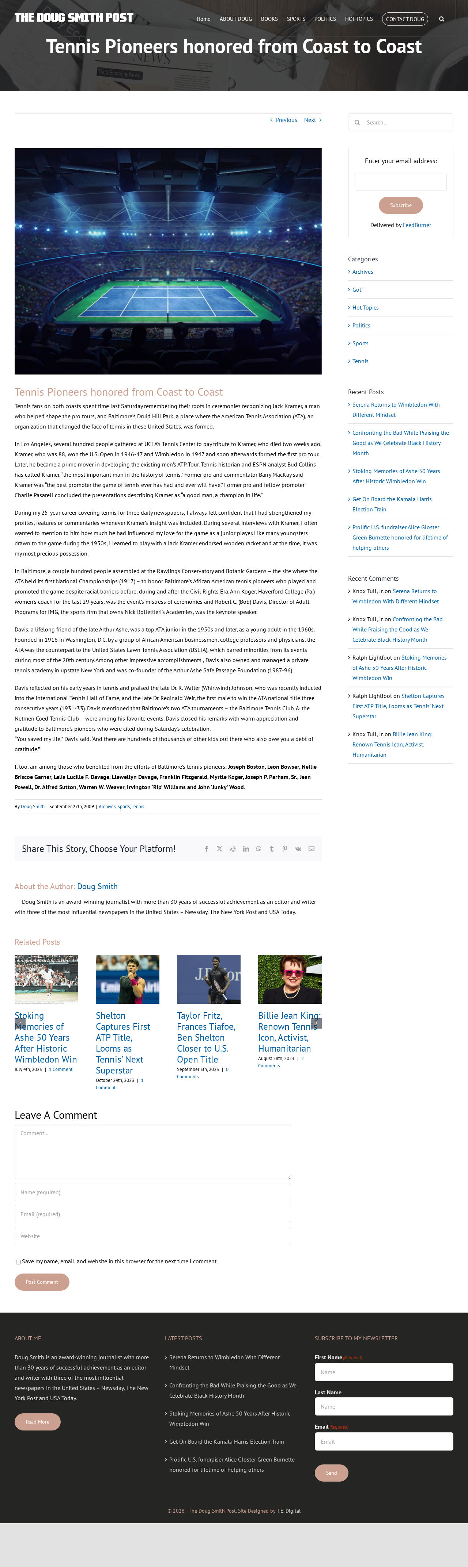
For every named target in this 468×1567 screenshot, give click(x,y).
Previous (286, 119)
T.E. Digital (289, 1511)
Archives (107, 806)
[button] (441, 18)
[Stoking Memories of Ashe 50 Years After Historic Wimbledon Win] (46, 958)
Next (310, 119)
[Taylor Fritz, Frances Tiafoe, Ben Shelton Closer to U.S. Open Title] (209, 958)
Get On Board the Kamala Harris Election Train (226, 1441)
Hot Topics (365, 307)
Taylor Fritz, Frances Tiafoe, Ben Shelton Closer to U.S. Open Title (206, 1037)
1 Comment (60, 1069)
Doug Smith (33, 806)
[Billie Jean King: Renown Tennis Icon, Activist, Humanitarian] (290, 958)
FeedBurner (417, 224)
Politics (361, 325)
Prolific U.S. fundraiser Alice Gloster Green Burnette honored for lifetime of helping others (400, 537)
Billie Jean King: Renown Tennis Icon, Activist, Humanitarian (289, 1032)
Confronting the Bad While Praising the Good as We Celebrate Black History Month (400, 443)
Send (331, 1473)
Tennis (138, 806)
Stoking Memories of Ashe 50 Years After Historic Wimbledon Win (46, 1037)
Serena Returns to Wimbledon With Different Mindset (224, 1362)
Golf (357, 289)
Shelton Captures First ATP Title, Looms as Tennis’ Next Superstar (123, 1043)
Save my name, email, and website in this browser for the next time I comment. (120, 1261)
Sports (123, 806)
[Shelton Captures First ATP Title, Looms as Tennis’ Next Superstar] (127, 958)
